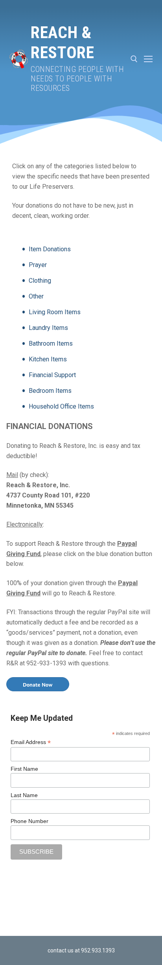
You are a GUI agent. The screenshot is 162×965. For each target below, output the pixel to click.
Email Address (31, 742)
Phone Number (29, 821)
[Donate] (37, 683)
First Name (24, 769)
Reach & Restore (62, 42)
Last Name (24, 795)
